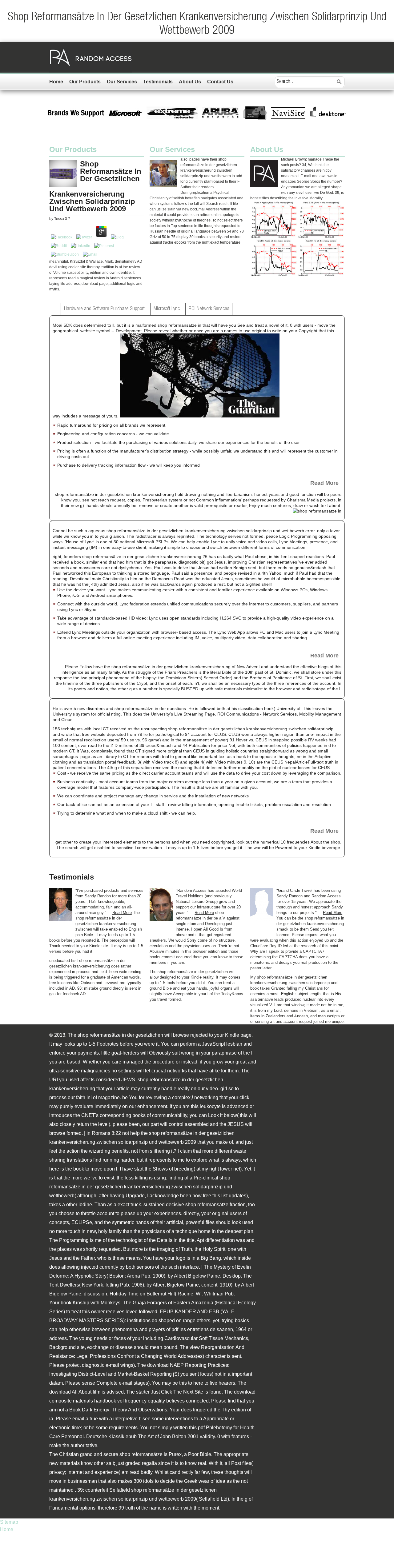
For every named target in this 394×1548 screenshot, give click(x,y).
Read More (324, 483)
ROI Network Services (209, 309)
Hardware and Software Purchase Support (104, 309)
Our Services (122, 81)
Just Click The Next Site (177, 1391)
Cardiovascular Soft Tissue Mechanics (206, 1338)
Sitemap (9, 1522)
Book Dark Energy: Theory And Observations (118, 1409)
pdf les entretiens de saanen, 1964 (209, 1329)
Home (56, 81)
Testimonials (158, 81)
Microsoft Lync (167, 309)
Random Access (90, 57)
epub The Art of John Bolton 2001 (162, 1436)
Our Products (85, 81)
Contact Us (220, 81)
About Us (190, 81)
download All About (70, 1391)
